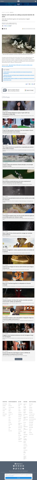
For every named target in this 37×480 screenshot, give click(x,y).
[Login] (35, 1)
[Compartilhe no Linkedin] (5, 25)
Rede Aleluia (31, 425)
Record (25, 401)
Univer (30, 430)
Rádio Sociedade (31, 415)
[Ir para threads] (23, 466)
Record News (7, 12)
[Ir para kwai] (21, 466)
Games (10, 417)
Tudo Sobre (20, 441)
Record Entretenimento (32, 419)
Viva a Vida (10, 430)
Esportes (5, 401)
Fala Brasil (25, 444)
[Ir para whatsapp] (21, 469)
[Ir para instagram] (18, 466)
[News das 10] (18, 4)
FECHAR (18, 477)
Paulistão (4, 415)
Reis (24, 454)
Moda (9, 419)
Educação (19, 418)
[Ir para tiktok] (16, 469)
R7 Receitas (10, 424)
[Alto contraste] (2, 28)
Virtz (9, 429)
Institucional (32, 401)
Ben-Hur (25, 422)
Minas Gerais (20, 427)
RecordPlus (30, 412)
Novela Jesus (25, 450)
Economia (19, 416)
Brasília (19, 407)
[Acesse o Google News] (9, 25)
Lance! (4, 412)
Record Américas (31, 417)
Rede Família (31, 427)
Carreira (30, 405)
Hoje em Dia (25, 445)
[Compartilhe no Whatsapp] (7, 25)
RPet (9, 425)
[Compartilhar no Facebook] (4, 25)
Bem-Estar (10, 405)
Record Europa (31, 420)
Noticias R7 (3, 12)
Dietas (9, 410)
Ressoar (30, 429)
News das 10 (11, 12)
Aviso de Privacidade (10, 475)
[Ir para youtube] (23, 469)
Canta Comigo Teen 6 (26, 429)
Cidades (19, 410)
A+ (4, 28)
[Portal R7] (18, 1)
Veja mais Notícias (18, 359)
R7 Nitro (10, 422)
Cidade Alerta (25, 434)
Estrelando (10, 412)
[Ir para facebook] (16, 466)
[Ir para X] (18, 469)
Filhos (9, 415)
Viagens (10, 427)
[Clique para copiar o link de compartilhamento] (10, 25)
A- (6, 28)
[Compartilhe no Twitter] (2, 25)
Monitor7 (19, 429)
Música (10, 420)
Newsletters (31, 410)
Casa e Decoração (11, 407)
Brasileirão (4, 405)
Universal (30, 432)
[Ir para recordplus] (14, 469)
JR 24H (19, 401)
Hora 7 (19, 421)
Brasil (19, 405)
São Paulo (19, 435)
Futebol (4, 410)
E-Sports (4, 407)
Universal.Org (31, 434)
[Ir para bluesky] (14, 466)
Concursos (19, 412)
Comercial (30, 407)
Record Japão (31, 422)
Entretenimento (13, 401)
